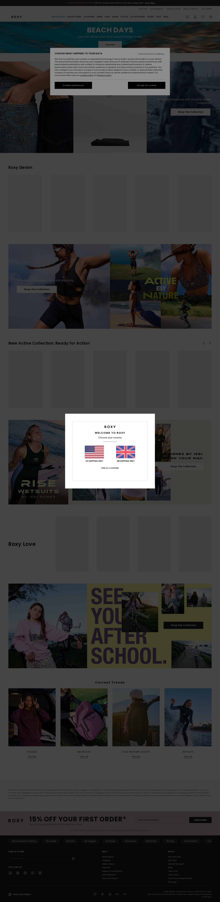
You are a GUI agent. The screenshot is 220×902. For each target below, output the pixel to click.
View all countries (110, 468)
